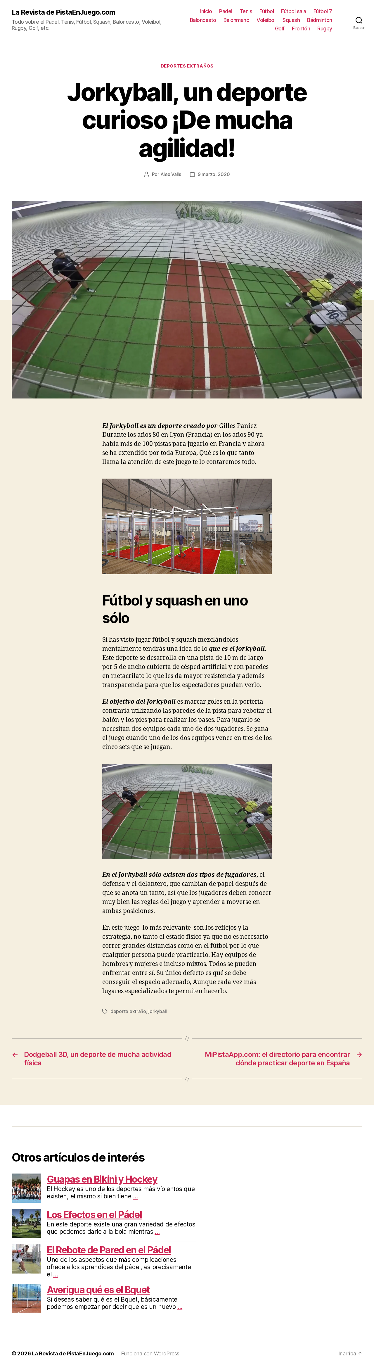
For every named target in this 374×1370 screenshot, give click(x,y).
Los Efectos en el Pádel (94, 1214)
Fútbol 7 (323, 11)
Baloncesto (203, 20)
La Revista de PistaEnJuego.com (63, 12)
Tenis (246, 11)
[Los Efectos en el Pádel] (26, 1223)
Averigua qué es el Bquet (98, 1289)
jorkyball (157, 1011)
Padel (225, 11)
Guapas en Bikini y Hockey (102, 1179)
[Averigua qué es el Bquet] (26, 1298)
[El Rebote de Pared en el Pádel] (26, 1259)
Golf (280, 28)
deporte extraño (128, 1011)
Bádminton (319, 20)
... (135, 1196)
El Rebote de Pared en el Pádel (109, 1250)
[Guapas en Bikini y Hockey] (26, 1188)
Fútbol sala (293, 11)
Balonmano (237, 20)
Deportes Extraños (187, 66)
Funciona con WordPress (150, 1353)
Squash (291, 20)
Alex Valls (170, 174)
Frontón (301, 28)
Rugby (324, 28)
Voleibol (266, 20)
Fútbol (266, 11)
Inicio (206, 11)
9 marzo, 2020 (214, 174)
